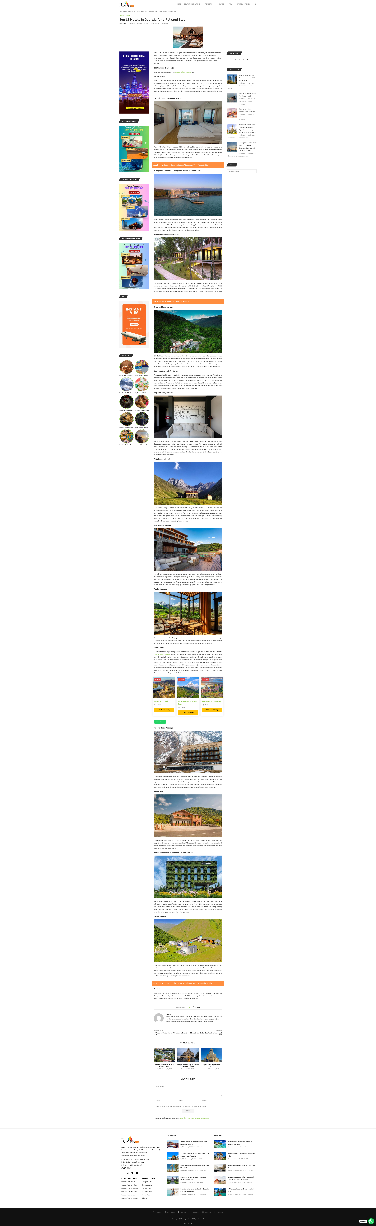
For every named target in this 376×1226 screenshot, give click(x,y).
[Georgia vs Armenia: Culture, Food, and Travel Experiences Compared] (220, 1180)
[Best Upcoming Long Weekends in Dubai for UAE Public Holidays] (173, 1192)
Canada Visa (146, 1188)
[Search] (256, 4)
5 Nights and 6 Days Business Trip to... (211, 1065)
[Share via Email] (199, 1007)
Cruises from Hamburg (129, 1192)
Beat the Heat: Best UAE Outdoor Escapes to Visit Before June (247, 77)
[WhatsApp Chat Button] (371, 1221)
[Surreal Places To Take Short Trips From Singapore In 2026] (173, 1144)
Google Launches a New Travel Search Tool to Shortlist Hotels (188, 983)
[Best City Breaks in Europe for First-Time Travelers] (220, 1168)
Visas (231, 4)
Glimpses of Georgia (161, 701)
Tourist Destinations (192, 4)
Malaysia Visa (147, 1182)
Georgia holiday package (183, 72)
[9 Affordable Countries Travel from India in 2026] (220, 1192)
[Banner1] (134, 82)
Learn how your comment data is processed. (194, 1118)
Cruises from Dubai (128, 1182)
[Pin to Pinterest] (197, 1007)
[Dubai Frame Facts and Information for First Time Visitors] (173, 1168)
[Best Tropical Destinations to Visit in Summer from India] (220, 1144)
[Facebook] (123, 1173)
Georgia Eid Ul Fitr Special (211, 701)
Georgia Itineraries (146, 11)
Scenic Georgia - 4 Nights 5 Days (187, 702)
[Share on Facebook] (193, 1007)
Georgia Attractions (134, 11)
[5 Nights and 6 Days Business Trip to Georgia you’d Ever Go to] (211, 1055)
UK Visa (144, 1198)
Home (179, 4)
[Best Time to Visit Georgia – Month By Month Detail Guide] (173, 1180)
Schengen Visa (147, 1185)
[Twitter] (132, 1173)
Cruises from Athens (128, 1195)
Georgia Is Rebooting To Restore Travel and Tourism (188, 1065)
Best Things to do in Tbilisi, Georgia (175, 301)
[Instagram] (127, 1173)
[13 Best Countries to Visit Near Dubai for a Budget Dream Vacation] (173, 1156)
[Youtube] (137, 1173)
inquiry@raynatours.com (138, 1155)
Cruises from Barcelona (129, 1198)
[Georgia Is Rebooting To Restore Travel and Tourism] (188, 1055)
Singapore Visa (147, 1192)
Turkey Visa (146, 1195)
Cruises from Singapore (129, 1188)
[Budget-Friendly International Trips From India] (220, 1156)
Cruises (222, 4)
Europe (126, 11)
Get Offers (160, 722)
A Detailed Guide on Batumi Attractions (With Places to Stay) (185, 165)
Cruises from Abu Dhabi (129, 1185)
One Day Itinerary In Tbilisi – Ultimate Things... (164, 1065)
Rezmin (123, 23)
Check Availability (164, 710)
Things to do (210, 4)
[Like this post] (191, 1007)
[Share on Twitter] (195, 1007)
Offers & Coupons (243, 4)
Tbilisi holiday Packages (162, 654)
